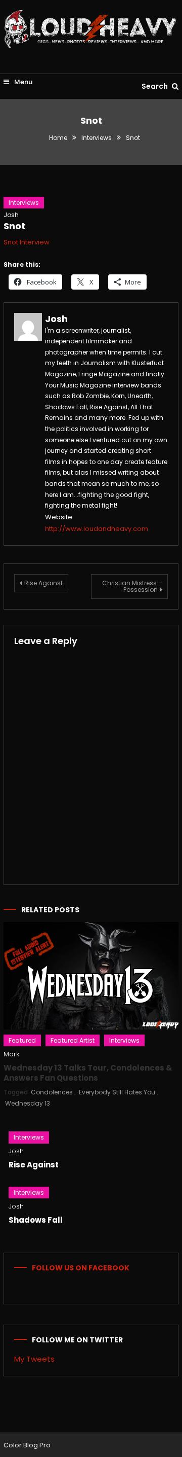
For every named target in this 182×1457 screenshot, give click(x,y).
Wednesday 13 (27, 1103)
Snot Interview (27, 242)
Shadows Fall (36, 1220)
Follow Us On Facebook (80, 1268)
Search (155, 86)
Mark (11, 1054)
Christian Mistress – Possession (132, 586)
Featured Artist (73, 1040)
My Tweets (34, 1359)
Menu (22, 82)
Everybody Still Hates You (117, 1092)
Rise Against (43, 583)
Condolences (52, 1092)
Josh (11, 214)
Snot (14, 226)
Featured (22, 1040)
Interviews (24, 202)
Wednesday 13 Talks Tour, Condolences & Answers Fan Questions (88, 1072)
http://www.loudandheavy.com (96, 529)
